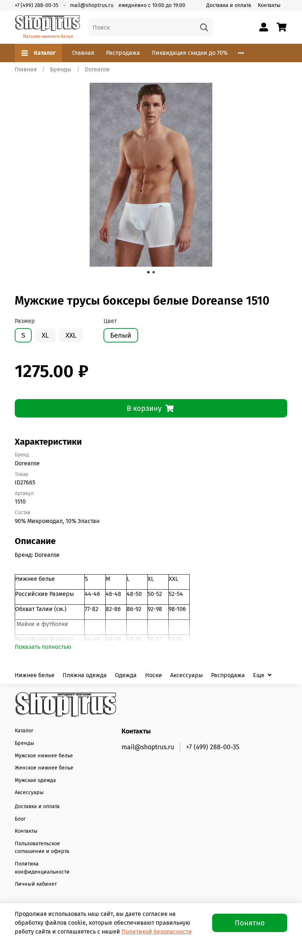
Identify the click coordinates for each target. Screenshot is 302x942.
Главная (83, 52)
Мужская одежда (35, 780)
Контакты (269, 5)
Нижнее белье (35, 675)
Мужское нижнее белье (44, 756)
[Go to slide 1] (148, 272)
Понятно (250, 922)
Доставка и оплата (228, 5)
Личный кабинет (36, 884)
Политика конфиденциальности (42, 868)
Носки (153, 675)
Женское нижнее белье (44, 768)
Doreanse (97, 69)
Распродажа (123, 52)
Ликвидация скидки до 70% (190, 52)
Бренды (60, 69)
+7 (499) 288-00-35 (36, 5)
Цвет (110, 320)
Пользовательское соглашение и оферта (42, 847)
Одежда (126, 675)
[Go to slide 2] (153, 272)
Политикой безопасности (157, 931)
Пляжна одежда (85, 675)
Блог (20, 819)
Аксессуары (186, 675)
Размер (25, 320)
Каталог (45, 52)
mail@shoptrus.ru (91, 5)
